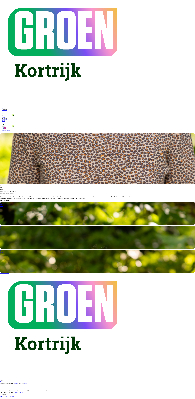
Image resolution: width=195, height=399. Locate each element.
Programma (4, 113)
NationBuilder (16, 383)
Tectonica (25, 383)
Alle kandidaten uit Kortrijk (4, 273)
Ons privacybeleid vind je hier (19, 392)
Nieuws (3, 108)
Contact (3, 112)
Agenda (3, 120)
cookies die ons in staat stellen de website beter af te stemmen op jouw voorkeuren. (18, 398)
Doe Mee (3, 121)
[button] (3, 124)
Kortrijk (8, 130)
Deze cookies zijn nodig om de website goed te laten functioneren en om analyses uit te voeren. (21, 396)
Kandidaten (4, 130)
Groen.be (1, 381)
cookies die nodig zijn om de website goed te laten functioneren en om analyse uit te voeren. (22, 397)
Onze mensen (4, 110)
